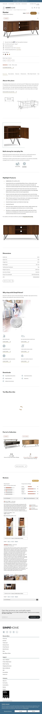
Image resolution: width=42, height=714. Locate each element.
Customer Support (33, 3)
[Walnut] (5, 54)
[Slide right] (36, 28)
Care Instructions (28, 375)
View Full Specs (7, 280)
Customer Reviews (7, 67)
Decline (33, 711)
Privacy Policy (26, 708)
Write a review (14, 64)
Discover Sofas (24, 3)
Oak (13, 60)
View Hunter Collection (8, 91)
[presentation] (10, 522)
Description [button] (11, 73)
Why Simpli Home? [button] (32, 73)
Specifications (8, 378)
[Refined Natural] (3, 54)
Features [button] (17, 73)
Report (16, 541)
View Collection (20, 466)
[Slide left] (5, 28)
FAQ (38, 3)
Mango (5, 60)
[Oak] (9, 54)
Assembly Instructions (10, 375)
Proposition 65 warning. (28, 216)
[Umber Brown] (7, 54)
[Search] (32, 8)
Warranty (26, 378)
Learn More (5, 341)
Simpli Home (10, 700)
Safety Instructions (9, 381)
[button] (38, 13)
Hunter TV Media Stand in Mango (30, 458)
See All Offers (17, 3)
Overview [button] (5, 73)
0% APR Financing (11, 3)
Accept (20, 711)
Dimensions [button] (23, 73)
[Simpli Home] (10, 7)
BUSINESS (37, 4)
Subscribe (33, 617)
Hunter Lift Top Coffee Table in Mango (11, 457)
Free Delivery (5, 3)
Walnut (9, 60)
